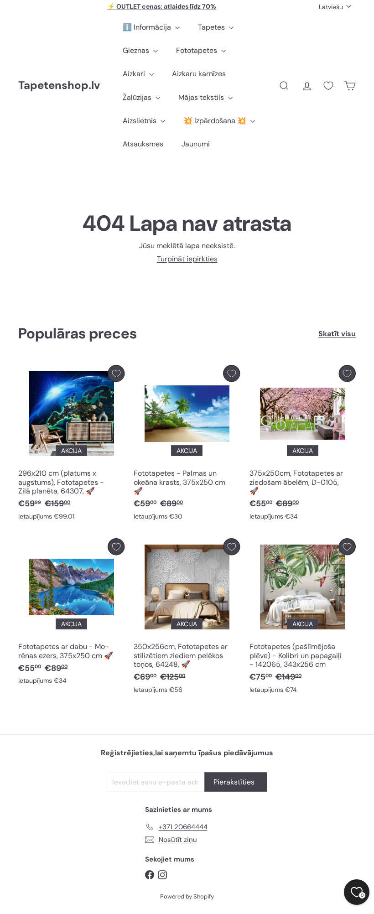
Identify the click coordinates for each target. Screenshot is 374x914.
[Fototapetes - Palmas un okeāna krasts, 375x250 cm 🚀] (187, 444)
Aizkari (135, 73)
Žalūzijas (138, 97)
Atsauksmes (143, 144)
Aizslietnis (140, 120)
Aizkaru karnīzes (199, 73)
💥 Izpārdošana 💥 (215, 120)
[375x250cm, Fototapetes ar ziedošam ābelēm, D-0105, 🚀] (302, 444)
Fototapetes (197, 50)
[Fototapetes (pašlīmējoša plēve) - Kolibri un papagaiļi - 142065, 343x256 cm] (302, 618)
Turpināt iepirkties (187, 259)
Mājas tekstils (202, 97)
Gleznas (137, 50)
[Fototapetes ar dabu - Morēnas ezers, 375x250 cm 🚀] (71, 614)
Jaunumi (196, 144)
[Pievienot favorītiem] (116, 373)
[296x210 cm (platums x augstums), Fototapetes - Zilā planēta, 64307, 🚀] (71, 444)
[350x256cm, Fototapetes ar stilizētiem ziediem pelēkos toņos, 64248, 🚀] (187, 618)
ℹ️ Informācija (148, 27)
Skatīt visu (337, 333)
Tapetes (212, 27)
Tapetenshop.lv (59, 85)
